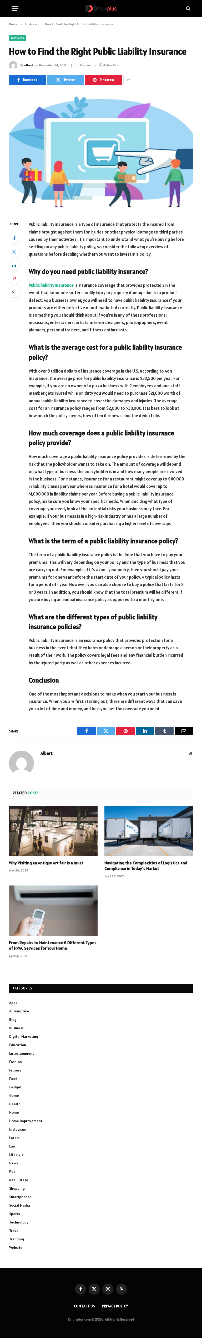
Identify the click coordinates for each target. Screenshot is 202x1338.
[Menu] (15, 9)
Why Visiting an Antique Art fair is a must (46, 862)
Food (13, 1078)
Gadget (15, 1087)
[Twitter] (14, 251)
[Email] (14, 292)
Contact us (84, 1306)
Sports (14, 1213)
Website (15, 1247)
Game (14, 1095)
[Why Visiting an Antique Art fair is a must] (53, 831)
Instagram (17, 1129)
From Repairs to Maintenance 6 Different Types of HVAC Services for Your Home (53, 945)
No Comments (85, 65)
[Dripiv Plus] (100, 8)
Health (15, 1104)
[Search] (187, 9)
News (13, 1163)
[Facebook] (14, 238)
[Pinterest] (14, 278)
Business (17, 38)
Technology (18, 1222)
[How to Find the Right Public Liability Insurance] (101, 152)
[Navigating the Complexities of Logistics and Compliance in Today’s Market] (148, 831)
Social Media (19, 1205)
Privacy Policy (115, 1306)
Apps (13, 1002)
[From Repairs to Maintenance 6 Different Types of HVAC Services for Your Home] (53, 910)
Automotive (19, 1011)
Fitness (15, 1070)
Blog (13, 1019)
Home (14, 1112)
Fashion (15, 1061)
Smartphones (20, 1196)
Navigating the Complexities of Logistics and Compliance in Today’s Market (145, 865)
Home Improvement (25, 1120)
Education (17, 1044)
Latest (14, 1137)
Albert (29, 65)
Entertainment (21, 1053)
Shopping (17, 1188)
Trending (16, 1239)
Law (12, 1146)
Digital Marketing (23, 1036)
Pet (12, 1171)
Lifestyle (16, 1154)
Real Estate (18, 1180)
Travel (14, 1230)
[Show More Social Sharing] (128, 80)
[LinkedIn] (14, 265)
